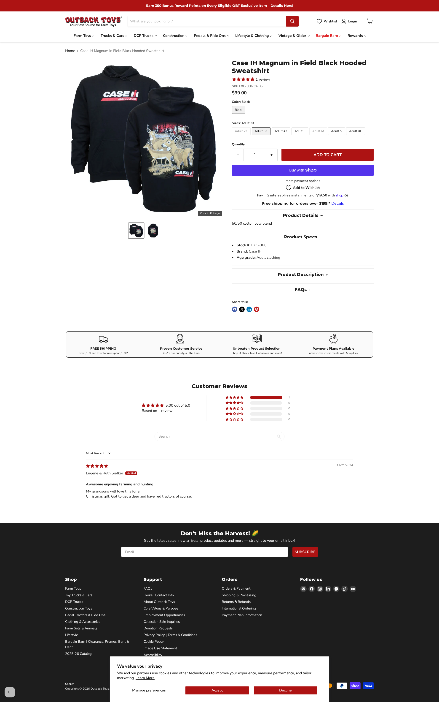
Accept (217, 690)
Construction (174, 35)
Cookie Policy (154, 641)
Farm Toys (83, 35)
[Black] (239, 114)
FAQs (148, 588)
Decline (285, 690)
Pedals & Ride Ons (210, 35)
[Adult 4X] (282, 136)
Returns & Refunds (236, 601)
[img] (97, 466)
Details (337, 203)
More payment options (303, 181)
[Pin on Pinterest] (256, 309)
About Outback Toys (159, 601)
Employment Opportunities (164, 615)
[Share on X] (242, 309)
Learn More (145, 677)
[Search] (292, 21)
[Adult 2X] (242, 136)
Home (70, 51)
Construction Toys (78, 608)
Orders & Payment (236, 588)
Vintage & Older (292, 35)
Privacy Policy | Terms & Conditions (170, 635)
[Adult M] (318, 136)
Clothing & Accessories (82, 621)
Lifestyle (71, 635)
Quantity (238, 144)
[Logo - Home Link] (93, 21)
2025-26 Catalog (78, 653)
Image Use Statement (160, 648)
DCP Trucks (144, 35)
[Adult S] (337, 136)
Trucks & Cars (113, 35)
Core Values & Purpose (161, 608)
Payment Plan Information (242, 615)
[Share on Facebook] (234, 309)
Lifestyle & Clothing (252, 35)
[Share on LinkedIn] (249, 309)
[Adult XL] (356, 136)
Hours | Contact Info (159, 595)
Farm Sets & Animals (81, 628)
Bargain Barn (327, 35)
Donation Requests (158, 628)
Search (69, 684)
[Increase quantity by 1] (272, 155)
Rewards (356, 35)
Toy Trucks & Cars (78, 595)
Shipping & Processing (239, 595)
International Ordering (239, 608)
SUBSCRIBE (305, 552)
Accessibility (153, 655)
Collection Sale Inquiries (162, 621)
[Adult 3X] (262, 136)
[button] (136, 230)
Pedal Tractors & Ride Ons (85, 615)
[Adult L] (300, 136)
